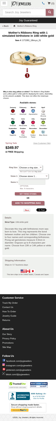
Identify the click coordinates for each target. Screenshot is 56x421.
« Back (5, 26)
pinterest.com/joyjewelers (18, 370)
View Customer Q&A (42, 143)
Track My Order (10, 303)
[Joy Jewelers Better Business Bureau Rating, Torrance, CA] (28, 396)
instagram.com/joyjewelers (19, 365)
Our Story (7, 334)
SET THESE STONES (28, 194)
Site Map (6, 347)
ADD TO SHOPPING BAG (28, 203)
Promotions (8, 343)
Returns (6, 320)
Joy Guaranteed (28, 20)
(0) (52, 3)
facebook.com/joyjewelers (19, 361)
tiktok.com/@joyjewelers (18, 374)
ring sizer (37, 171)
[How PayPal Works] (28, 407)
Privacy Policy (9, 338)
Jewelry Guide (9, 316)
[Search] (50, 12)
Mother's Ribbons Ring (27, 26)
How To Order (9, 311)
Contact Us (7, 307)
